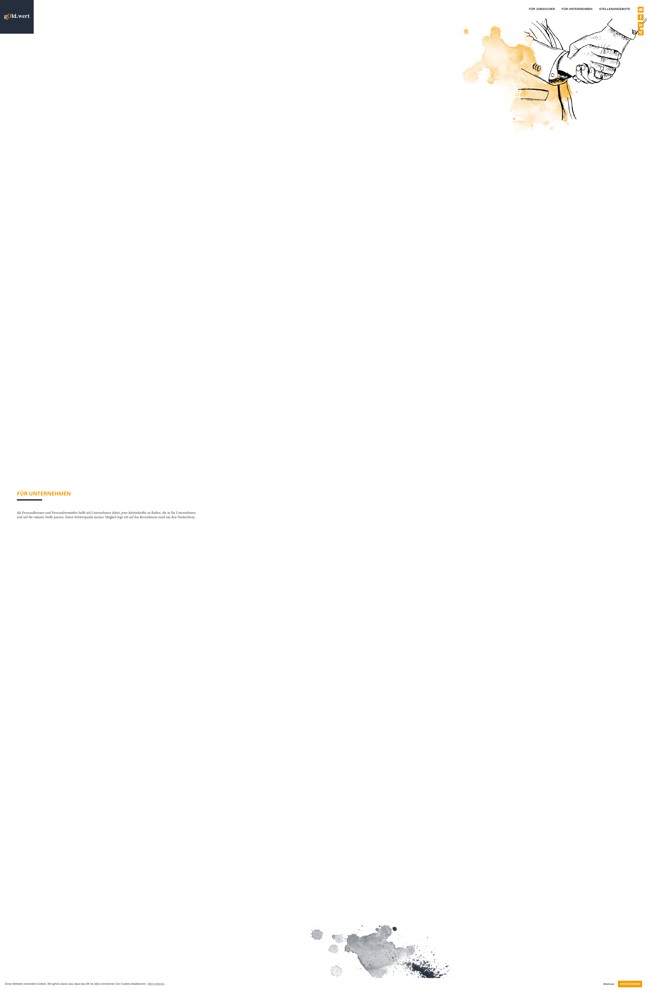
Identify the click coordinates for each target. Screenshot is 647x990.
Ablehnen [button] (608, 984)
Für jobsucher (542, 9)
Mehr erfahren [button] (156, 983)
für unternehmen (577, 9)
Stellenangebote (614, 9)
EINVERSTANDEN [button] (630, 984)
